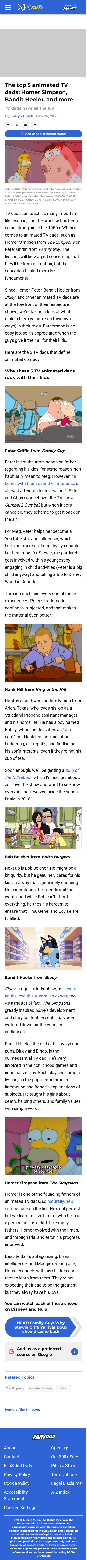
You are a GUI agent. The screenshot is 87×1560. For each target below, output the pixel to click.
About (9, 1447)
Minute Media (32, 1519)
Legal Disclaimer (67, 1483)
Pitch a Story (63, 1465)
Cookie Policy (16, 1483)
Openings (60, 1447)
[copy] (34, 125)
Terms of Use (64, 1474)
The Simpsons (15, 1388)
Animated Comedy (40, 1388)
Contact (11, 1456)
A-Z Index (60, 1492)
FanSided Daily (18, 1465)
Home (9, 1409)
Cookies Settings (20, 1507)
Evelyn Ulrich (21, 116)
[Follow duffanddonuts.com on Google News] (74, 1351)
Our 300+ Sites (65, 1456)
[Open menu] (8, 7)
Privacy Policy (17, 1474)
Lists (63, 1388)
